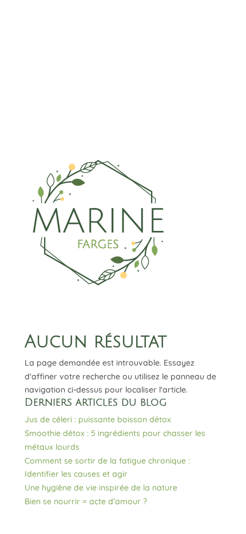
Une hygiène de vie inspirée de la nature (101, 487)
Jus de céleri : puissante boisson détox (98, 419)
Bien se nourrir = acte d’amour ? (86, 501)
